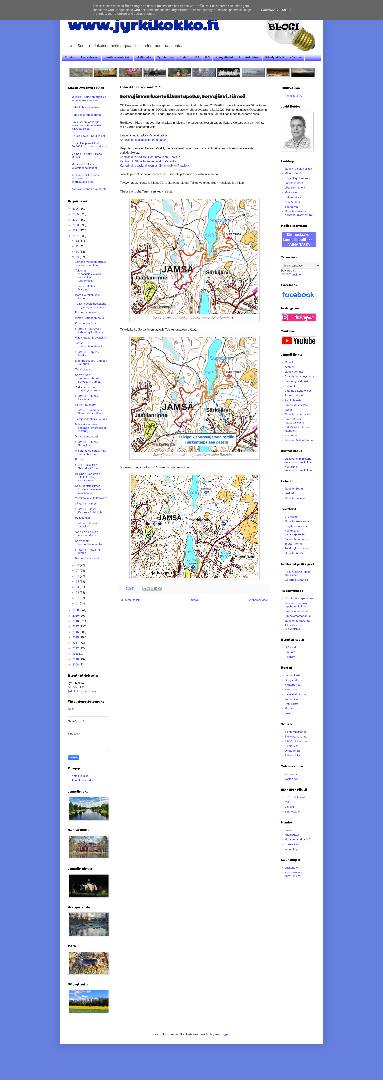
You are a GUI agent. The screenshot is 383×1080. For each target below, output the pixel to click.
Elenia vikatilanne (296, 731)
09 (78, 257)
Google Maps (293, 680)
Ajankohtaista (293, 400)
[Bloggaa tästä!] (148, 589)
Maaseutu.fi (292, 834)
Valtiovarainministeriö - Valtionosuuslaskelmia (299, 460)
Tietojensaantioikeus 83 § (91, 419)
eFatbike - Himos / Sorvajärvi (86, 443)
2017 (76, 626)
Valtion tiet (291, 778)
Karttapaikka (292, 684)
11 (77, 246)
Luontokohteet (249, 57)
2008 (76, 664)
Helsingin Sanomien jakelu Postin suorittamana (87, 477)
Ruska (79, 459)
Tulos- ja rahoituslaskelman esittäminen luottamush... (88, 275)
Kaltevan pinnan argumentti (89, 189)
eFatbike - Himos (86, 503)
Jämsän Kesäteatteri (298, 521)
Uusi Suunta (292, 201)
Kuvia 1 (184, 57)
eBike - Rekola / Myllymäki (85, 287)
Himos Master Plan (297, 405)
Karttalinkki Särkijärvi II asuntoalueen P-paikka (150, 157)
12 (78, 240)
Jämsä (289, 362)
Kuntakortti (291, 435)
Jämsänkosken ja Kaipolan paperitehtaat (299, 213)
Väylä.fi (289, 806)
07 (78, 570)
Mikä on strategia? (86, 436)
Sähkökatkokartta (296, 736)
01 (78, 603)
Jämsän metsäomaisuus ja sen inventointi (90, 263)
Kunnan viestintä (85, 323)
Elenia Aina (292, 745)
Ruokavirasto (293, 844)
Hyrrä (288, 830)
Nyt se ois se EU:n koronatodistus (86, 533)
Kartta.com (291, 689)
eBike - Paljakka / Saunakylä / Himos (88, 466)
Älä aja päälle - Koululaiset (88, 135)
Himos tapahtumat (296, 611)
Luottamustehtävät (117, 57)
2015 (76, 637)
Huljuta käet (82, 517)
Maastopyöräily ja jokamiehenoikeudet (84, 166)
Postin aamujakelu (86, 312)
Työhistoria (165, 57)
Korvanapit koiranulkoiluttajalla (88, 542)
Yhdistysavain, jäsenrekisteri (294, 874)
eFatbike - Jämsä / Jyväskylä (87, 524)
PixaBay (290, 656)
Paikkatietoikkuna (296, 694)
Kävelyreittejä (274, 57)
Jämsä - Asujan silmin (298, 168)
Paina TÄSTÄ (293, 95)
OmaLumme (292, 750)
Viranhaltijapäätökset (298, 390)
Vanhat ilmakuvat (295, 699)
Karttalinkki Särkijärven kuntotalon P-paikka (148, 161)
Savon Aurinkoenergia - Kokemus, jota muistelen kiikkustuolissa (87, 125)
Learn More (269, 9)
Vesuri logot (292, 849)
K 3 (207, 57)
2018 (76, 621)
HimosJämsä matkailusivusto (294, 421)
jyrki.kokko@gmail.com (82, 691)
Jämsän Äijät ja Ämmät (299, 440)
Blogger (224, 1034)
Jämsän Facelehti (296, 498)
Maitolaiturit (292, 192)
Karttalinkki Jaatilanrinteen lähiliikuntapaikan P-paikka (154, 165)
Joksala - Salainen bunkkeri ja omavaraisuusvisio (89, 98)
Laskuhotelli (292, 867)
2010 (76, 659)
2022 (76, 230)
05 (78, 581)
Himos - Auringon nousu (90, 317)
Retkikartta (291, 703)
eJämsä (290, 366)
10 (78, 251)
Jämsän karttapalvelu (298, 414)
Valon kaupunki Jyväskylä (91, 337)
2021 (76, 236)
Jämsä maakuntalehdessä (88, 344)
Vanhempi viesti (258, 599)
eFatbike (296, 57)
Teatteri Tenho (294, 543)
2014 (76, 642)
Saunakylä (291, 206)
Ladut (288, 409)
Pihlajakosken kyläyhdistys (293, 627)
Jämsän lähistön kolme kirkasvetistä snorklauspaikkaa (86, 178)
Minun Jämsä (293, 173)
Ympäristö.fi (292, 811)
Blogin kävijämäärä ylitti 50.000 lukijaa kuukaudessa (89, 145)
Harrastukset (90, 57)
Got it (286, 9)
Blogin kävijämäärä (87, 558)
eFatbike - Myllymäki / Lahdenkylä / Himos (89, 330)
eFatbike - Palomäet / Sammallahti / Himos (89, 411)
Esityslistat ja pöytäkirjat (300, 376)
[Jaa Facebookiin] (156, 589)
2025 (76, 214)
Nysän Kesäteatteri (297, 539)
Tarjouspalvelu (294, 395)
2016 (76, 632)
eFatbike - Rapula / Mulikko (87, 353)
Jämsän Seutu (294, 488)
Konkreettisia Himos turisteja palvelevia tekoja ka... (88, 489)
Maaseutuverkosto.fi (297, 839)
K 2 (197, 57)
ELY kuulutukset (295, 797)
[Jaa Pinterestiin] (160, 589)
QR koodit (291, 647)
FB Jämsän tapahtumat (299, 598)
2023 (76, 225)
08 (78, 565)
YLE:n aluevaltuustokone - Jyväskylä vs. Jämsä (90, 305)
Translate (295, 274)
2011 (75, 653)
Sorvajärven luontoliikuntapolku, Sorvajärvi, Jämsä (88, 378)
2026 (76, 208)
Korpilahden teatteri (297, 526)
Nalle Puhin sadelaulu (85, 107)
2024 (76, 219)
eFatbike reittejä (295, 187)
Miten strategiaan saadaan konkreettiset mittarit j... (90, 428)
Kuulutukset (292, 386)
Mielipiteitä (143, 57)
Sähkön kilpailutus (296, 741)
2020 (76, 610)
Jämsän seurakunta (297, 620)
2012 (76, 648)
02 (78, 597)
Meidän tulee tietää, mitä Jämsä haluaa (90, 452)
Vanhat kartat (293, 675)
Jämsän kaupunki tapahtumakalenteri (297, 604)
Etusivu (70, 57)
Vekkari (289, 493)
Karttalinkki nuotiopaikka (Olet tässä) (144, 139)
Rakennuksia (293, 197)
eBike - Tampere (85, 404)
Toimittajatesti (83, 369)
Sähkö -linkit (292, 755)
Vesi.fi (288, 713)
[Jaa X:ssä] (152, 589)
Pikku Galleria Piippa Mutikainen (298, 573)
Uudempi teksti (130, 599)
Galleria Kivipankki (296, 579)
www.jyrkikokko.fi (143, 23)
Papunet (290, 652)
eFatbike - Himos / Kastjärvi (86, 397)
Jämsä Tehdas (294, 371)
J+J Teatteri (292, 516)
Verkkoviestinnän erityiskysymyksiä (87, 388)
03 (78, 592)
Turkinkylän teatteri (297, 548)
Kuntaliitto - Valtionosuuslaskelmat (299, 468)
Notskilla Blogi (80, 775)
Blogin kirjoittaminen (297, 178)
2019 (76, 615)
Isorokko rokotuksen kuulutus (88, 296)
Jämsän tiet (292, 774)
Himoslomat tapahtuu (298, 615)
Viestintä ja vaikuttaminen (91, 498)
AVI (287, 802)
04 (78, 586)
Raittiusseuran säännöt (86, 114)
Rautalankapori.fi (82, 780)
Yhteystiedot (224, 57)
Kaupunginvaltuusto (297, 381)
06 (78, 576)
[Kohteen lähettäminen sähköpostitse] (144, 589)
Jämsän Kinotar (294, 553)
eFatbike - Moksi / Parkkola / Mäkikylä (88, 510)
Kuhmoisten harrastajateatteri (295, 532)
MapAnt (289, 708)
